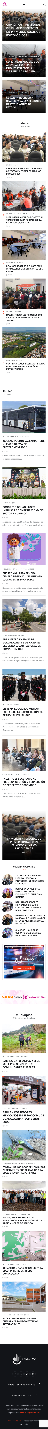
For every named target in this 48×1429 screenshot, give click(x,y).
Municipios (14, 1057)
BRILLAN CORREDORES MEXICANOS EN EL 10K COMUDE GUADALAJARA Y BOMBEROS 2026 (23, 1117)
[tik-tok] (27, 1374)
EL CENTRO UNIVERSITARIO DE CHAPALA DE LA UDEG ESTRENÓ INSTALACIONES (20, 1321)
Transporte (24, 437)
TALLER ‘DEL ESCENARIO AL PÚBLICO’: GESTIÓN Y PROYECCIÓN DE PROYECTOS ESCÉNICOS (23, 782)
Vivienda (17, 311)
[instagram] (33, 1374)
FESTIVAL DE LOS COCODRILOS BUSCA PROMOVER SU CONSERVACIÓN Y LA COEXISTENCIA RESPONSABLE (23, 1170)
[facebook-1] (15, 1374)
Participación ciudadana (28, 57)
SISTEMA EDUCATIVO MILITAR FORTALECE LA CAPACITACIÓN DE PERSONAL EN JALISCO (22, 712)
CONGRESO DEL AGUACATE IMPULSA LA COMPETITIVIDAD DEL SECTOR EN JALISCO (23, 510)
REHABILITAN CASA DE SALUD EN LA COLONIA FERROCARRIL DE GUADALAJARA (22, 1271)
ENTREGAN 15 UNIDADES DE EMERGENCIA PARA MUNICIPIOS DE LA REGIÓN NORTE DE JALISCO (23, 1220)
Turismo (24, 1057)
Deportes (6, 1108)
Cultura (18, 774)
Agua (8, 360)
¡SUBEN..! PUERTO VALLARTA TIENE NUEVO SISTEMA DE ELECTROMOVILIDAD (23, 444)
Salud (20, 19)
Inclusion (6, 569)
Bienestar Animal (9, 1164)
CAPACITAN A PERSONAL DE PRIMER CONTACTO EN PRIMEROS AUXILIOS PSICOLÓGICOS (23, 30)
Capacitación (8, 774)
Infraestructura (19, 569)
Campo (5, 503)
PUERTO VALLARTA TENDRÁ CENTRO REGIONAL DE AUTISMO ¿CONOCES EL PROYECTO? (22, 576)
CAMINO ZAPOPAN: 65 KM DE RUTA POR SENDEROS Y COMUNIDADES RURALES (21, 1064)
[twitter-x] (21, 1374)
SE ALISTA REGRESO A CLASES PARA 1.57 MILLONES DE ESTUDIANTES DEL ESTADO (23, 102)
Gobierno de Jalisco (11, 1214)
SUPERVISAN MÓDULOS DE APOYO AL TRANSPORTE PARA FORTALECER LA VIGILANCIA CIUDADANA (22, 66)
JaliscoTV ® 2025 (15, 1421)
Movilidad (14, 437)
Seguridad (14, 704)
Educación (12, 93)
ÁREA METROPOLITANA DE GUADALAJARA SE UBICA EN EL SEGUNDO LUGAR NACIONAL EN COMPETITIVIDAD (21, 644)
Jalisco (11, 19)
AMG (13, 360)
